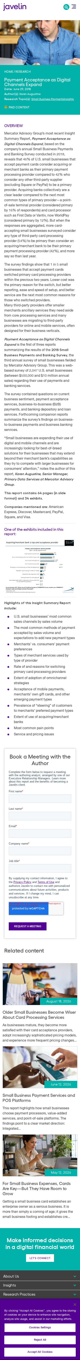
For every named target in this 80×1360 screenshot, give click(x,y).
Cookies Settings (40, 1327)
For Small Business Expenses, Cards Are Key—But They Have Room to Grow (37, 1188)
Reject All (40, 1340)
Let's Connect (40, 1258)
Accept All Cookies (40, 1352)
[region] (40, 1329)
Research (23, 71)
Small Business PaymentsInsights (52, 98)
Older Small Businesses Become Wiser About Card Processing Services (39, 1014)
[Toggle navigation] (73, 6)
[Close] (75, 1304)
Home (8, 71)
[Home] (14, 6)
